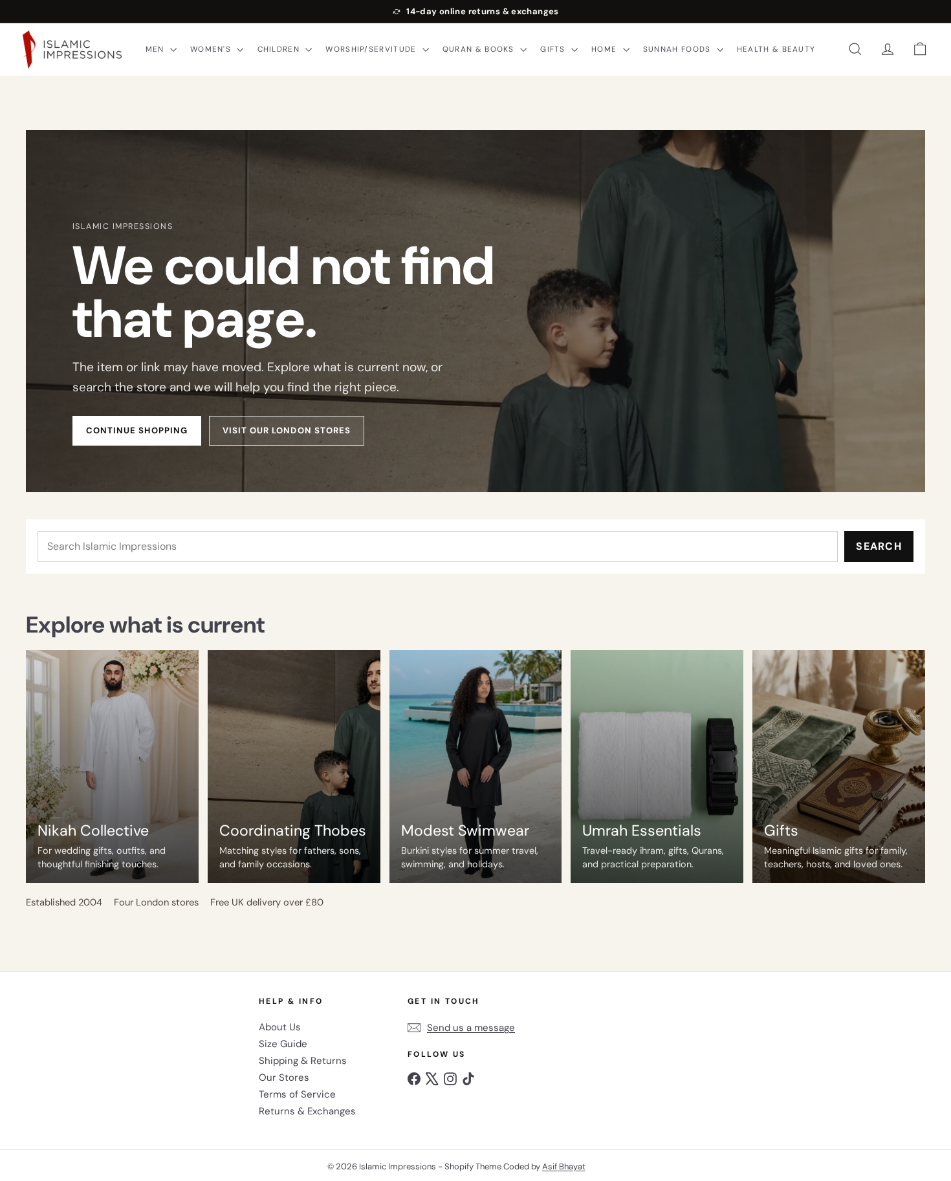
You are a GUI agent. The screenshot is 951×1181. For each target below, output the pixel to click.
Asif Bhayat (563, 1166)
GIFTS (554, 49)
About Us (280, 1027)
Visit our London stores (287, 430)
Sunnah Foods (678, 49)
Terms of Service (297, 1094)
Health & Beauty (776, 49)
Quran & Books (480, 49)
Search (879, 546)
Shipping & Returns (303, 1060)
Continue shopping (137, 430)
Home (605, 49)
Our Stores (284, 1077)
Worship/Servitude (372, 49)
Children (280, 49)
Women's (212, 49)
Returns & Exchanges (307, 1111)
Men (156, 49)
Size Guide (283, 1043)
